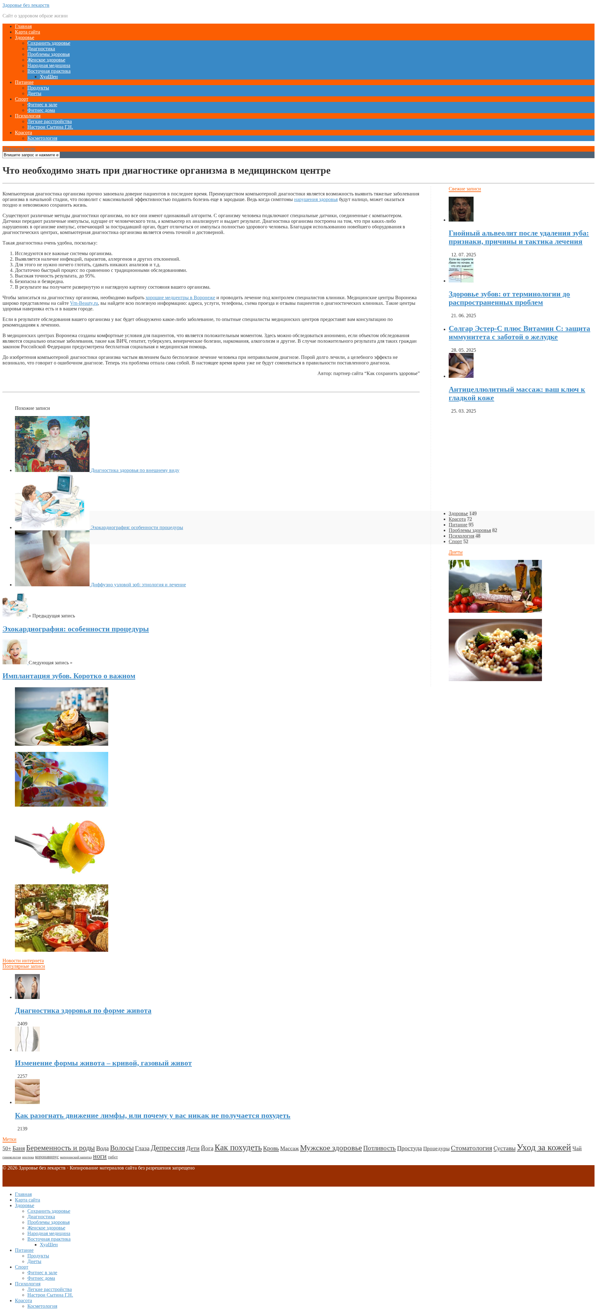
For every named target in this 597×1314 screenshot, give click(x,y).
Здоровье (24, 37)
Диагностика (41, 48)
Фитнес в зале (42, 104)
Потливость (379, 1148)
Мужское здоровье (331, 1147)
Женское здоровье (46, 59)
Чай (577, 1148)
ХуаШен (49, 76)
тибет (113, 1157)
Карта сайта (27, 31)
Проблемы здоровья (48, 54)
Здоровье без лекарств (25, 5)
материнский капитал (76, 1157)
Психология (27, 115)
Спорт (21, 99)
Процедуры (436, 1148)
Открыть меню (18, 148)
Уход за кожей (544, 1147)
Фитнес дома (41, 110)
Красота (23, 132)
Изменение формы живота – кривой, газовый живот (103, 1063)
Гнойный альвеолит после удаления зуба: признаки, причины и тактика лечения (519, 237)
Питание (24, 82)
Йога (207, 1148)
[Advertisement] (189, 729)
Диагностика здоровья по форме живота (83, 1010)
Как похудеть (238, 1147)
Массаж (289, 1148)
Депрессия (168, 1148)
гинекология (11, 1157)
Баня (18, 1148)
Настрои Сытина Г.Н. (50, 127)
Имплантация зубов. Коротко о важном (68, 676)
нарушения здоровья (316, 199)
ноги (100, 1156)
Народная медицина (48, 65)
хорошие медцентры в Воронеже (180, 297)
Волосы (122, 1148)
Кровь (271, 1148)
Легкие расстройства (49, 121)
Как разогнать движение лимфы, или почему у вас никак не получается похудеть (152, 1115)
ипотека (28, 1157)
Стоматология (471, 1148)
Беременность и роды (60, 1148)
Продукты (38, 87)
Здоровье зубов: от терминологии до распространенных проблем (509, 298)
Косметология (42, 138)
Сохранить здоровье (48, 43)
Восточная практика (49, 71)
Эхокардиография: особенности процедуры (75, 629)
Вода (102, 1148)
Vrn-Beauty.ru (84, 303)
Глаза (142, 1148)
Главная (23, 26)
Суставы (504, 1148)
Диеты (34, 93)
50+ (6, 1148)
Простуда (409, 1148)
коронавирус (47, 1156)
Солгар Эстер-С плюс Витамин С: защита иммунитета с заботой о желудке (519, 332)
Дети (193, 1148)
